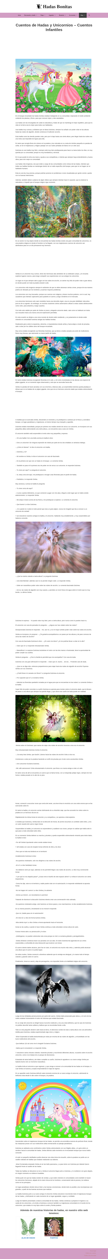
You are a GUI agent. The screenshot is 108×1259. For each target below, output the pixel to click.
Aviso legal (93, 1251)
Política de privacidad (90, 1255)
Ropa (42, 15)
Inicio (19, 15)
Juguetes (51, 15)
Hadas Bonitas (57, 6)
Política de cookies (91, 1253)
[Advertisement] (54, 47)
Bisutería (61, 15)
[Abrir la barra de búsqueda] (89, 15)
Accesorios (72, 15)
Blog (82, 15)
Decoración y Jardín (29, 15)
